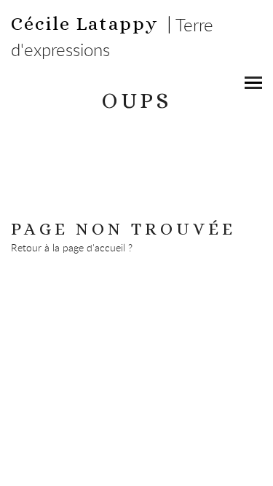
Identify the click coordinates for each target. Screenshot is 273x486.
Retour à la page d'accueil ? (71, 247)
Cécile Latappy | (93, 23)
